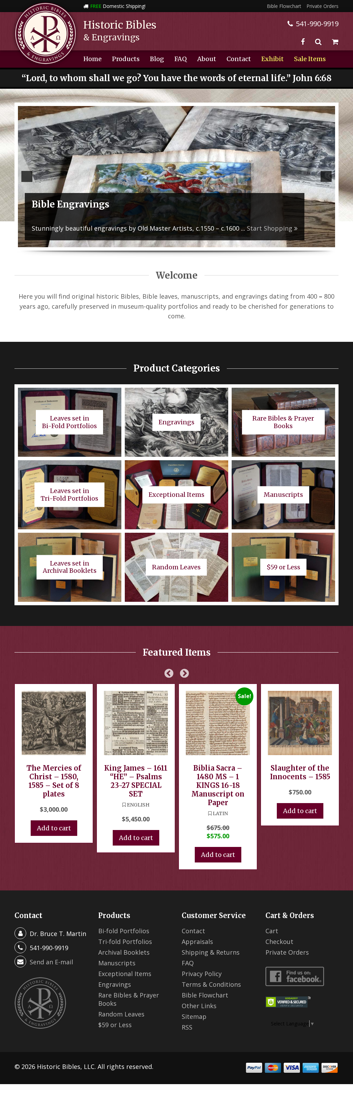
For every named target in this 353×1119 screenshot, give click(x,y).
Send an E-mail (51, 962)
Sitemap (194, 1016)
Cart (271, 931)
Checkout (279, 941)
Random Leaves (121, 1014)
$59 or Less (115, 1025)
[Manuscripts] (176, 176)
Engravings (114, 984)
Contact (238, 59)
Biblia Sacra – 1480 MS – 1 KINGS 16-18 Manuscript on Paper (217, 785)
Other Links (199, 1006)
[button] (26, 176)
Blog (157, 59)
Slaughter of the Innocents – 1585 (300, 772)
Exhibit (272, 59)
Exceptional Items (124, 974)
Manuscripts (116, 963)
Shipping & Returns (211, 952)
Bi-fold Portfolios (123, 931)
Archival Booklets (124, 952)
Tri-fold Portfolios (125, 941)
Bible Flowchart (284, 6)
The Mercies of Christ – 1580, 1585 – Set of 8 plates (54, 781)
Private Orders (322, 6)
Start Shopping (185, 228)
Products (126, 59)
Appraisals (197, 941)
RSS (187, 1027)
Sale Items (310, 59)
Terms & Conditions (211, 984)
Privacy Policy (202, 974)
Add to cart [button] (54, 828)
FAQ (180, 59)
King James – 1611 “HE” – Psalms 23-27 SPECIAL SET (136, 781)
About (206, 59)
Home (92, 59)
